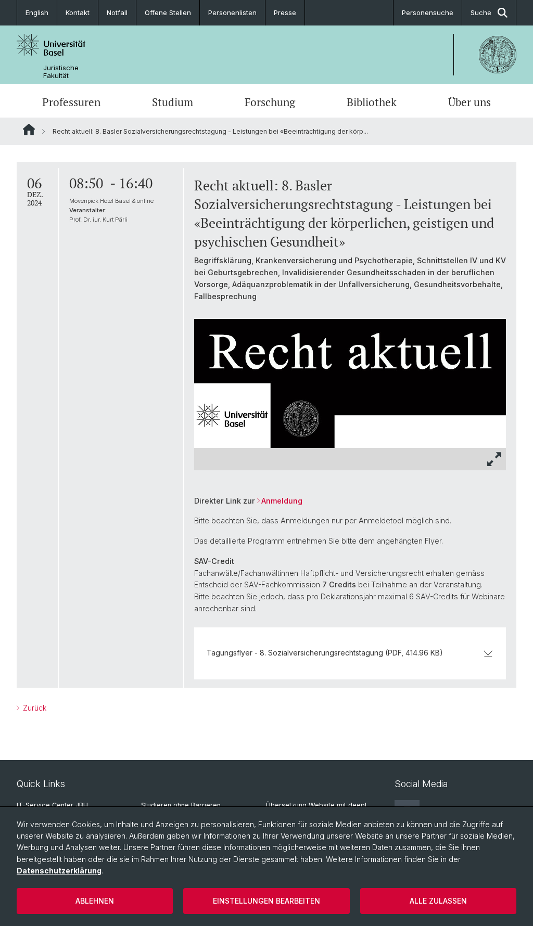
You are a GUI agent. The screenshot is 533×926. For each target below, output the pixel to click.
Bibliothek (372, 102)
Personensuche (427, 12)
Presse (285, 12)
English (37, 12)
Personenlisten (232, 12)
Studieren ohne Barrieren (181, 805)
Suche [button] (481, 12)
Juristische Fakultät (61, 72)
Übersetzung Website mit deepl (316, 805)
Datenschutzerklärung (59, 870)
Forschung (270, 102)
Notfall (117, 12)
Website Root (29, 129)
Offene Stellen (168, 12)
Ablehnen (94, 900)
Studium (172, 102)
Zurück (33, 707)
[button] (494, 459)
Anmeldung (281, 500)
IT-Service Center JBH (52, 805)
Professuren (71, 102)
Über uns (469, 102)
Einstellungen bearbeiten (266, 900)
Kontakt (78, 12)
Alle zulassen (438, 900)
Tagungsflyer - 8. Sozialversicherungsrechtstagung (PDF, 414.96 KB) (325, 652)
